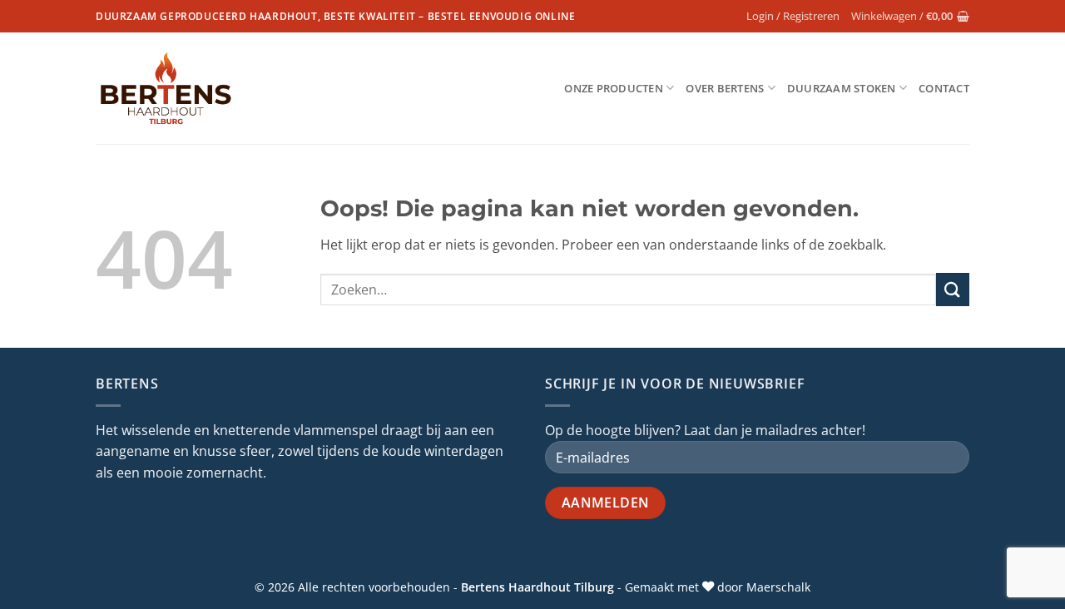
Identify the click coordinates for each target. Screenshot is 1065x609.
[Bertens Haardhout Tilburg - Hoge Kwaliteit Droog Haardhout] (166, 88)
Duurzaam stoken (841, 88)
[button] (793, 15)
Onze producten (613, 88)
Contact (944, 88)
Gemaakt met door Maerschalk (717, 587)
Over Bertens (725, 88)
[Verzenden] (952, 289)
